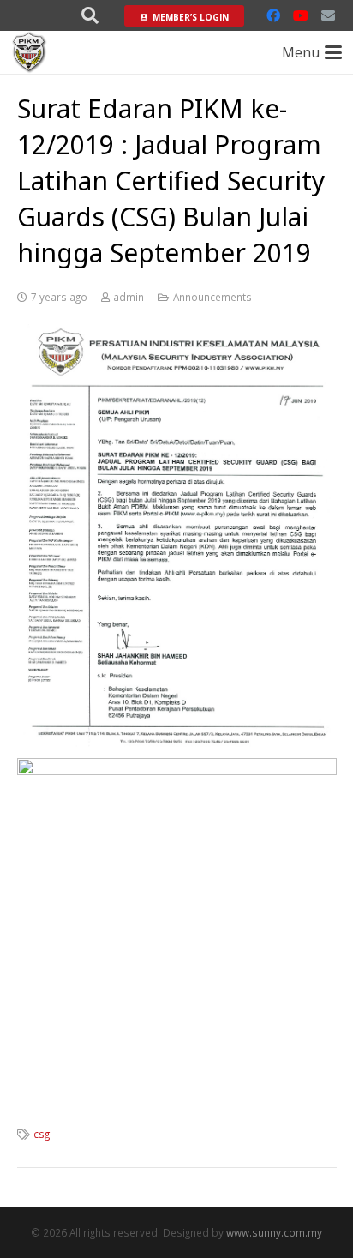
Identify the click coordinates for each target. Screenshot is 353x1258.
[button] (90, 15)
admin (128, 297)
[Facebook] (273, 15)
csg (41, 1134)
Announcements (212, 297)
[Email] (328, 15)
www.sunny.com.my (274, 1232)
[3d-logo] (29, 52)
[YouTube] (300, 15)
